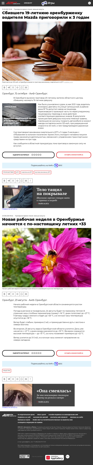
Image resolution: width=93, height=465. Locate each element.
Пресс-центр (41, 414)
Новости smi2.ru (9, 209)
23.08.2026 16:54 (7, 216)
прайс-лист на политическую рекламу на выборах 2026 (52, 420)
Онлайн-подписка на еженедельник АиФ (63, 414)
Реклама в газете (24, 420)
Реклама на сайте (76, 417)
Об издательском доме (26, 414)
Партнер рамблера (37, 456)
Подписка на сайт (24, 417)
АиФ (77, 289)
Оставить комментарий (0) (73, 155)
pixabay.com (68, 82)
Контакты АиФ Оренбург (59, 417)
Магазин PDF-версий (40, 417)
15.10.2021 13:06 (7, 9)
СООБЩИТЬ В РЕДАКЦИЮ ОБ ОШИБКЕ (30, 422)
